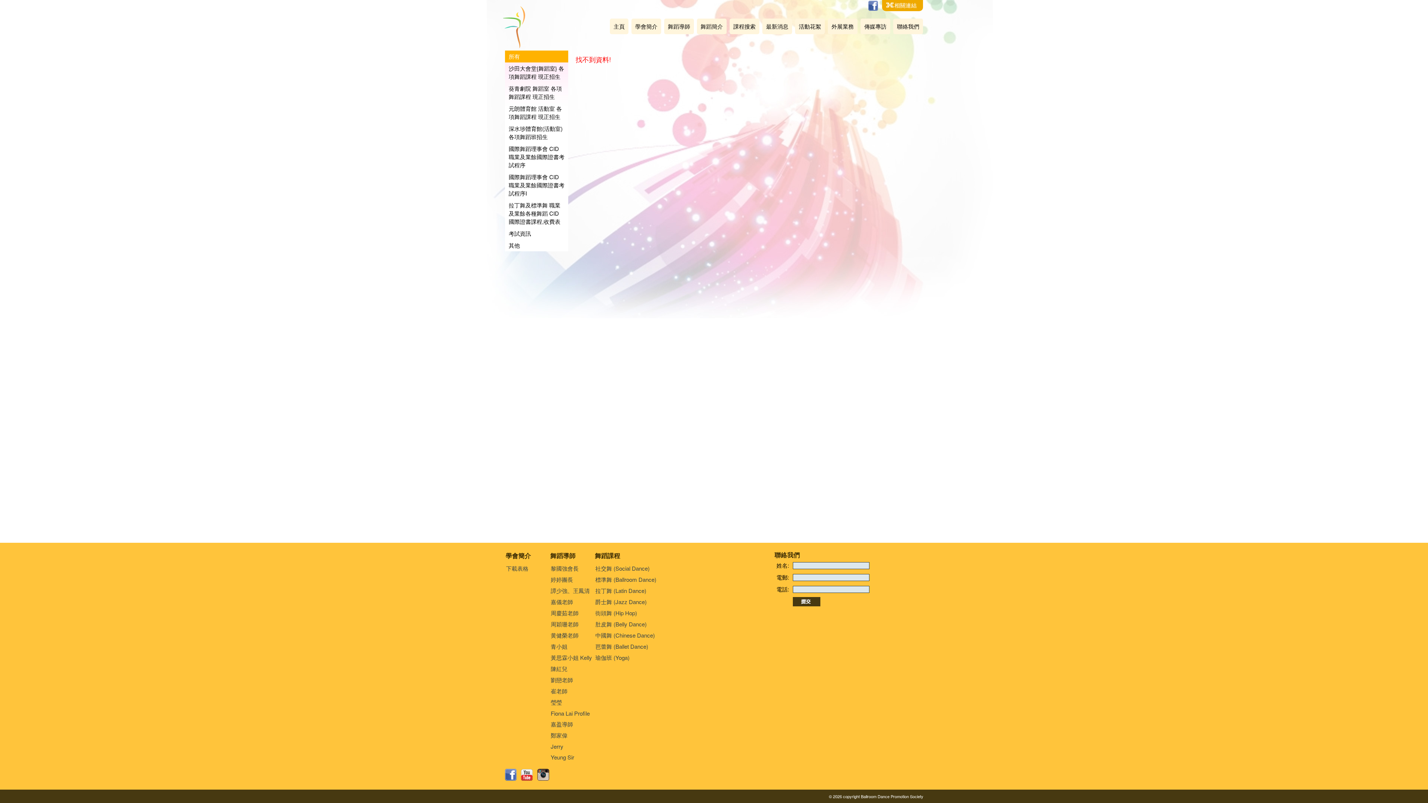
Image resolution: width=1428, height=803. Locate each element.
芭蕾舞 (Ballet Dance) (621, 646)
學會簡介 (646, 26)
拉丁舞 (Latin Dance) (620, 590)
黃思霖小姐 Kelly (571, 657)
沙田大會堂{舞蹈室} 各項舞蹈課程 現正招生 (536, 72)
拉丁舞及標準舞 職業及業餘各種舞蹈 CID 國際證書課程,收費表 (534, 213)
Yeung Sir (562, 757)
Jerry (557, 746)
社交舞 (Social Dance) (622, 568)
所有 (514, 56)
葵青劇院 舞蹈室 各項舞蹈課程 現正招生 (535, 92)
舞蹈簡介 (712, 26)
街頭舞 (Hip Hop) (616, 613)
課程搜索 (744, 26)
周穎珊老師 (565, 624)
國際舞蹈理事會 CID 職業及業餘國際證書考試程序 (537, 157)
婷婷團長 (562, 579)
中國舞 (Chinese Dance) (625, 635)
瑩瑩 (556, 702)
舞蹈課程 (607, 555)
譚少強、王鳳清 (570, 590)
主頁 (619, 26)
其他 (514, 245)
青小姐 (559, 646)
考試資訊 (520, 233)
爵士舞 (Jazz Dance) (621, 602)
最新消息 (777, 26)
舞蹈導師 (679, 26)
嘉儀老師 (562, 602)
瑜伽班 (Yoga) (612, 657)
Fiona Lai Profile (570, 713)
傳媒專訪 (875, 26)
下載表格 (517, 568)
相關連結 (905, 5)
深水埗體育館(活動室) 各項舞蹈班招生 (536, 133)
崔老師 (559, 691)
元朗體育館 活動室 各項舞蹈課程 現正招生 (535, 112)
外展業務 (843, 26)
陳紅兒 (559, 669)
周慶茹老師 (565, 613)
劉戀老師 (562, 680)
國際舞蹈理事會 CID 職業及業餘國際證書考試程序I (537, 185)
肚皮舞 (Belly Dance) (621, 624)
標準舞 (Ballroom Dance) (625, 579)
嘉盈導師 (562, 724)
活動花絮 (810, 26)
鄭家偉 (559, 735)
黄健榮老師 (565, 635)
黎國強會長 (565, 568)
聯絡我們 (908, 26)
